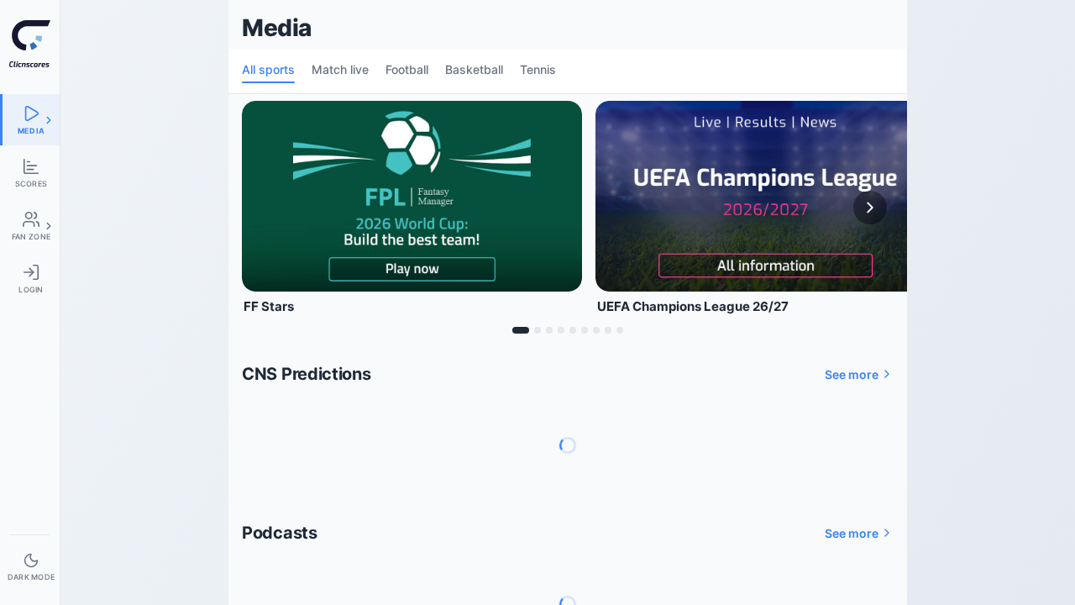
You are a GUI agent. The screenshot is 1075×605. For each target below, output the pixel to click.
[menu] (30, 119)
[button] (48, 120)
